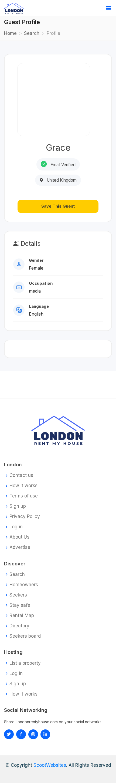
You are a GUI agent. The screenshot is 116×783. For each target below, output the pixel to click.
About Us (19, 537)
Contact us (21, 475)
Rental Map (21, 615)
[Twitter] (9, 734)
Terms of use (23, 496)
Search (31, 33)
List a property (25, 663)
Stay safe (19, 605)
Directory (19, 626)
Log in (16, 527)
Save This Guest (58, 206)
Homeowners (23, 584)
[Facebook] (21, 734)
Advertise (19, 547)
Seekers (18, 595)
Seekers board (25, 636)
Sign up (17, 506)
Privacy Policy (24, 516)
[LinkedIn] (33, 734)
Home (10, 33)
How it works (23, 485)
